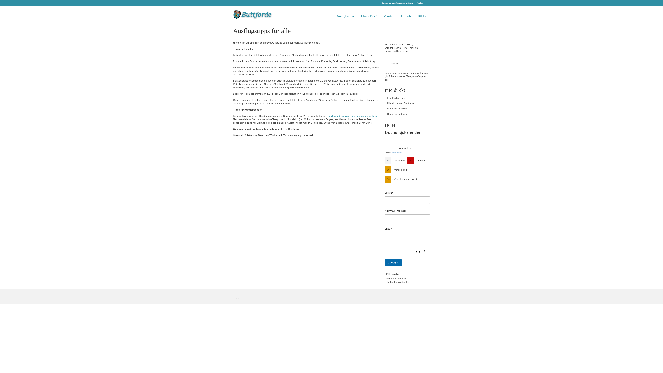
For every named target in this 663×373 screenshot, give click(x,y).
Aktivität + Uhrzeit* (395, 210)
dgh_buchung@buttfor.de (398, 282)
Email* (388, 228)
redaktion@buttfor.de (396, 51)
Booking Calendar (397, 152)
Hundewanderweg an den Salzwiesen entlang (352, 115)
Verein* (389, 192)
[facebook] (427, 3)
